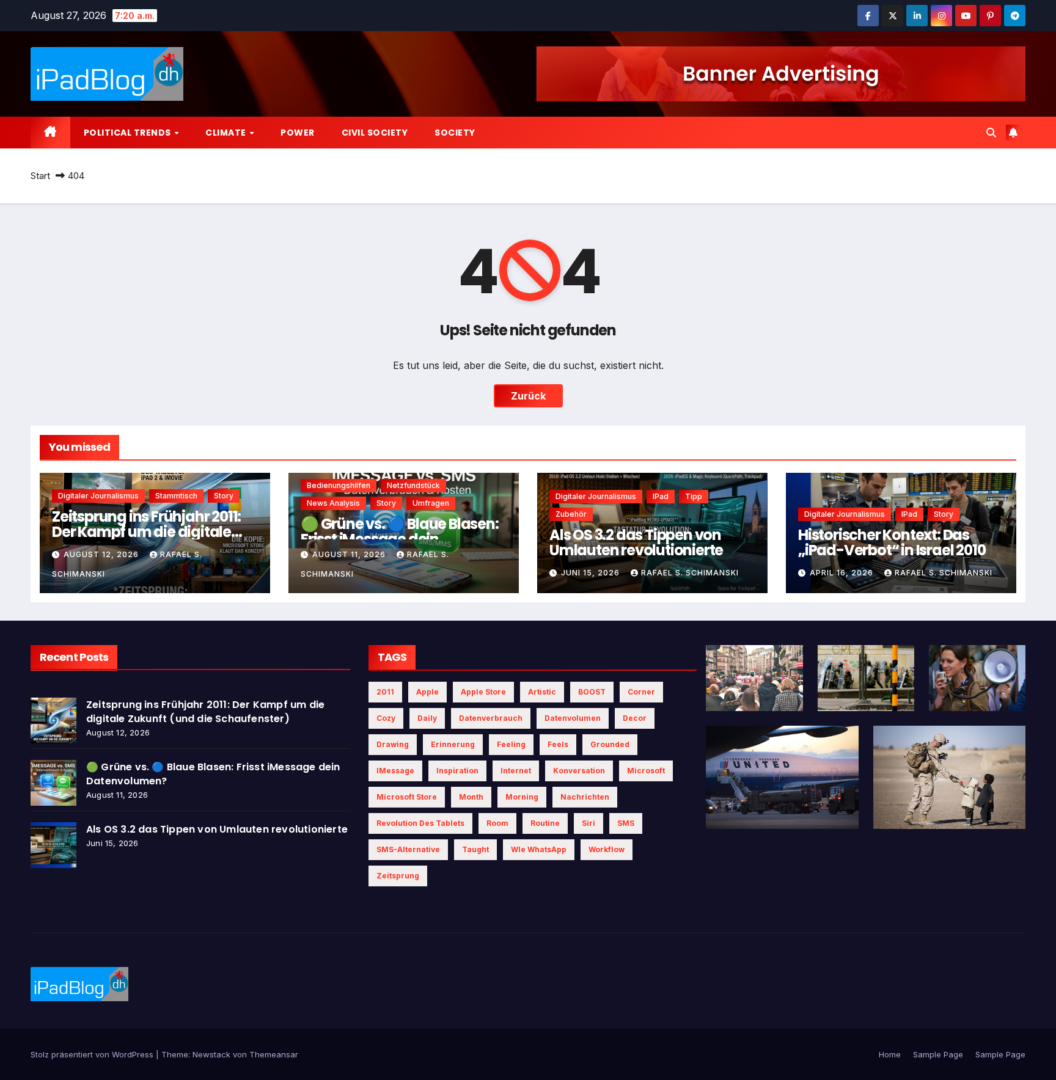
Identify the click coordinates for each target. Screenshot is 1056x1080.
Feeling (511, 744)
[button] (991, 132)
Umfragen (431, 503)
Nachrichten (584, 796)
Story (223, 495)
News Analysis (333, 503)
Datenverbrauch (490, 718)
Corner (641, 691)
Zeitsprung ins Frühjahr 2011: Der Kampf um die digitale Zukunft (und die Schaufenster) (205, 712)
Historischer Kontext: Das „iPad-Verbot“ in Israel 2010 (891, 542)
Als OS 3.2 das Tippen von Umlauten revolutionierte (636, 542)
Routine (545, 823)
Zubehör (571, 514)
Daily (427, 718)
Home (890, 1054)
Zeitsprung (397, 875)
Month (471, 796)
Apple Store (483, 691)
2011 (385, 691)
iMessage (395, 770)
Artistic (542, 691)
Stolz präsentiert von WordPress (93, 1054)
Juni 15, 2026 (591, 572)
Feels (558, 744)
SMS (625, 823)
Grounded (609, 744)
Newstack (211, 1054)
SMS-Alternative (408, 849)
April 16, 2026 (843, 572)
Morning (521, 796)
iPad (661, 496)
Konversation (579, 770)
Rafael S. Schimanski (690, 572)
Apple (427, 691)
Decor (635, 718)
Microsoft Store (406, 796)
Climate (226, 132)
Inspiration (457, 770)
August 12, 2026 (102, 554)
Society (455, 132)
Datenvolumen (572, 718)
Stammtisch (176, 495)
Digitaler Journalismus (98, 495)
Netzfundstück (413, 485)
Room (497, 823)
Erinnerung (453, 744)
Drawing (392, 744)
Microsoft (646, 770)
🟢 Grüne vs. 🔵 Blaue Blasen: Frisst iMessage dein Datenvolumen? (400, 539)
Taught (475, 849)
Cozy (385, 718)
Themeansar (273, 1054)
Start (40, 175)
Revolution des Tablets (420, 823)
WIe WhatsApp (538, 849)
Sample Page (938, 1054)
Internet (516, 770)
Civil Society (375, 132)
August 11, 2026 (350, 554)
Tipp (693, 496)
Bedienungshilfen (338, 485)
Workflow (606, 849)
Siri (588, 823)
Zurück (528, 396)
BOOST (592, 691)
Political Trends (129, 132)
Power (297, 132)
